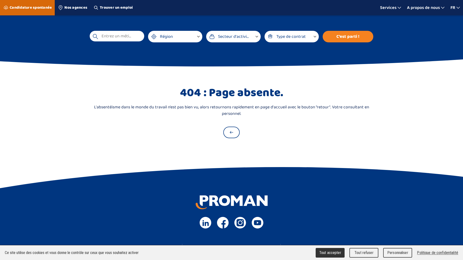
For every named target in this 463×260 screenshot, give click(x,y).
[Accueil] (231, 8)
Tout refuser (364, 252)
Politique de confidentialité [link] (437, 252)
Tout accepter (330, 252)
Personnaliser (397, 252)
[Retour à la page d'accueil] (231, 132)
